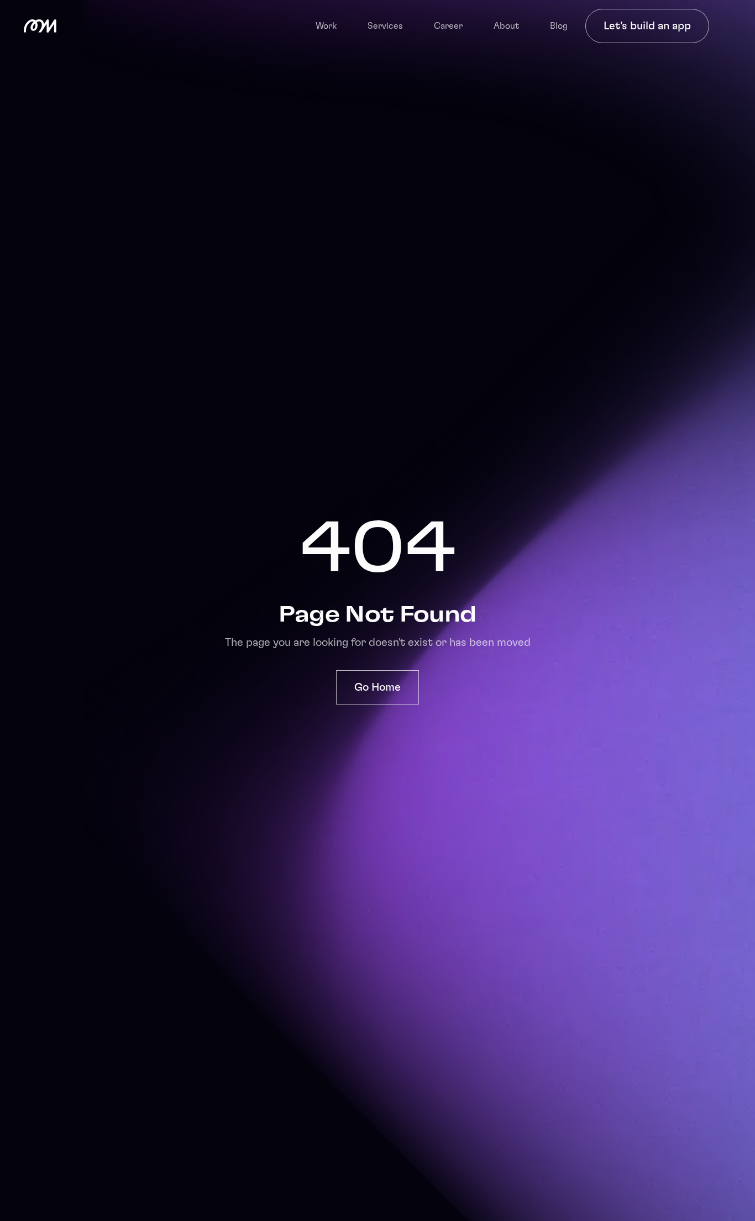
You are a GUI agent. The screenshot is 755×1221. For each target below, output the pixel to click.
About (506, 26)
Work (326, 26)
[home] (40, 26)
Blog (559, 26)
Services (385, 26)
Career (448, 26)
